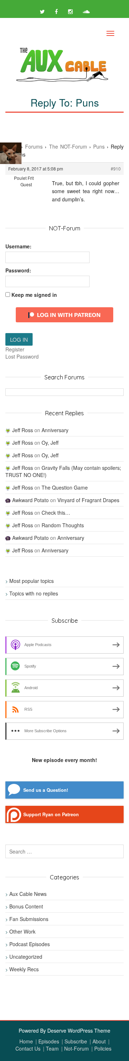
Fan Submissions (28, 918)
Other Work (22, 931)
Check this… (56, 512)
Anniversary (55, 430)
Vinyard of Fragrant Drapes (88, 500)
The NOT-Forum (68, 146)
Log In (19, 339)
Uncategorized (25, 956)
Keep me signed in (34, 294)
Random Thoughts (63, 525)
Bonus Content (26, 906)
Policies (102, 1048)
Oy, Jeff (50, 442)
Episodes (48, 1041)
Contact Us (27, 1048)
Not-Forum (76, 1048)
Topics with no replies (33, 593)
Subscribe (75, 1041)
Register (14, 349)
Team (52, 1048)
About (99, 1041)
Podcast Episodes (29, 944)
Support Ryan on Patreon (51, 814)
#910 (116, 168)
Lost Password (22, 356)
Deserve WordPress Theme (78, 1030)
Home (26, 1041)
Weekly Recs (24, 969)
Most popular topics (31, 580)
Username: (18, 246)
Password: (18, 270)
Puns (99, 146)
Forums (34, 146)
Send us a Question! (45, 790)
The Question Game (65, 487)
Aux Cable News (28, 893)
